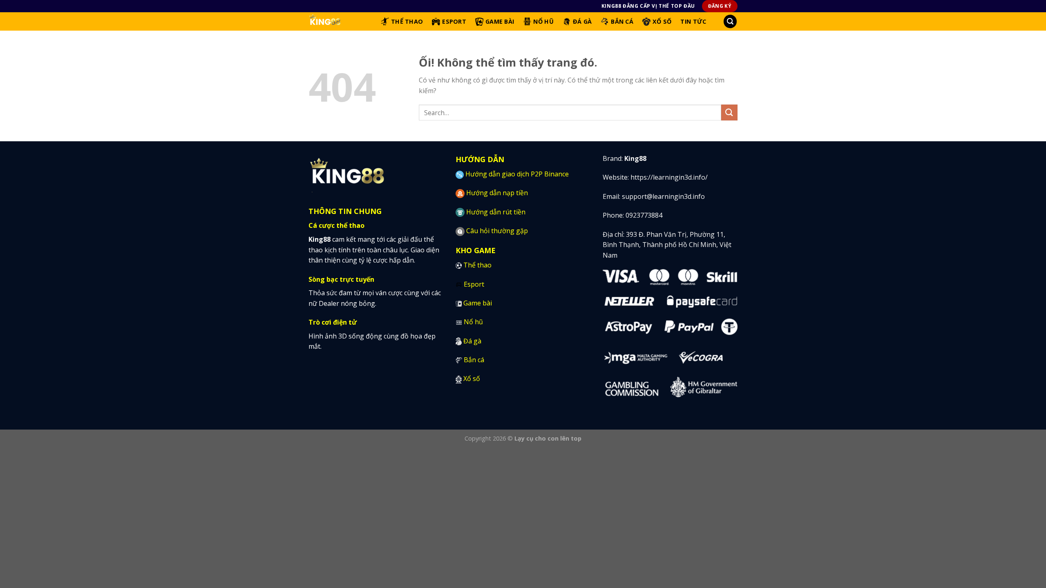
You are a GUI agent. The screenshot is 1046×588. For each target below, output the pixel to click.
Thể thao (477, 265)
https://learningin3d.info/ (669, 177)
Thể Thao (407, 21)
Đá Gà (582, 21)
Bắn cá (474, 359)
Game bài (477, 302)
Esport (454, 21)
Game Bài (499, 21)
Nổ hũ (473, 321)
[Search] (730, 21)
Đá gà (472, 340)
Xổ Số (662, 21)
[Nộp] (729, 112)
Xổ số (471, 378)
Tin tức (693, 21)
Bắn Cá (622, 21)
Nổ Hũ (543, 21)
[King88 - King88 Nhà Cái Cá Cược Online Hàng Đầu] (338, 21)
